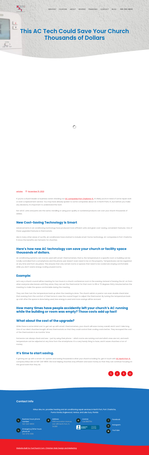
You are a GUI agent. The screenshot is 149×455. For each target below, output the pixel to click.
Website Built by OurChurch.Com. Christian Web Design (40, 448)
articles (19, 191)
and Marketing (70, 448)
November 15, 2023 (36, 191)
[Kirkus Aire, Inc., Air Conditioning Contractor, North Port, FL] (88, 429)
